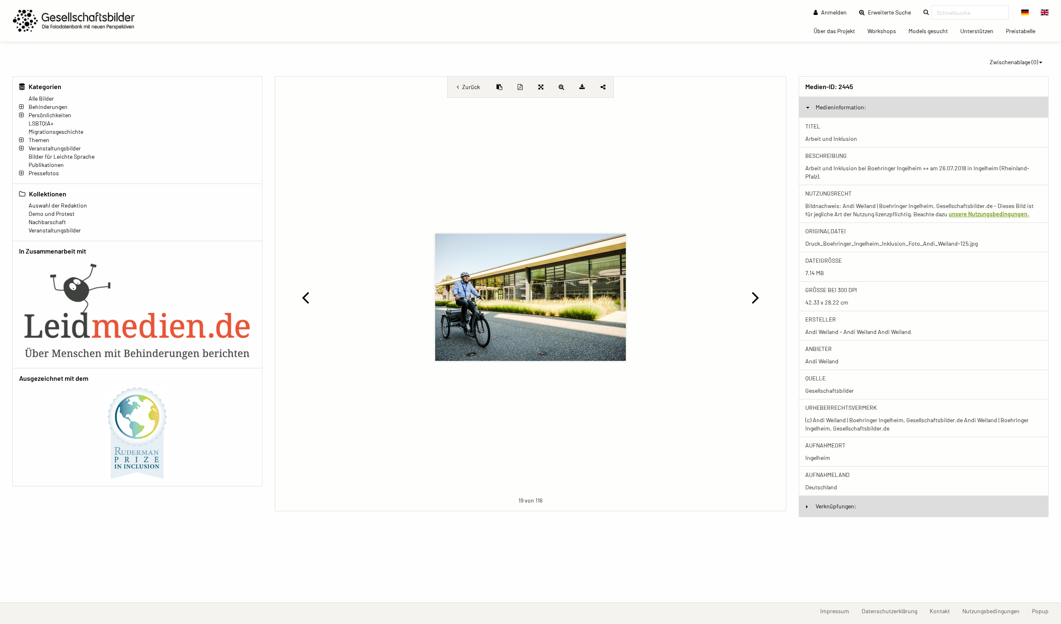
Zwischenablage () (1014, 61)
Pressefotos (44, 173)
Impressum (837, 610)
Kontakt (943, 610)
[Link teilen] (603, 87)
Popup (1043, 610)
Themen (39, 139)
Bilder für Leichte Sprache (61, 156)
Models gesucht (931, 30)
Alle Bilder (41, 98)
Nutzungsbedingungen (994, 610)
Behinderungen (48, 106)
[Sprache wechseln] (1025, 12)
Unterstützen (980, 30)
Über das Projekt (837, 30)
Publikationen (46, 164)
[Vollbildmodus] (540, 87)
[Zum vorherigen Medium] (305, 297)
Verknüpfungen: (836, 506)
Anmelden (833, 12)
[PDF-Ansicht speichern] (520, 87)
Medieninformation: (841, 107)
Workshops (884, 30)
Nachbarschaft (47, 221)
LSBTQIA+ (41, 123)
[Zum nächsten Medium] (755, 297)
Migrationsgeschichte (56, 131)
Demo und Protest (52, 213)
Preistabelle (1024, 30)
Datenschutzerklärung (892, 610)
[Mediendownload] (582, 87)
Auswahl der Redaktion (58, 205)
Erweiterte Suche (892, 12)
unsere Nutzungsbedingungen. (989, 214)
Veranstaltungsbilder (55, 148)
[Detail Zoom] (561, 87)
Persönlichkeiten (50, 115)
